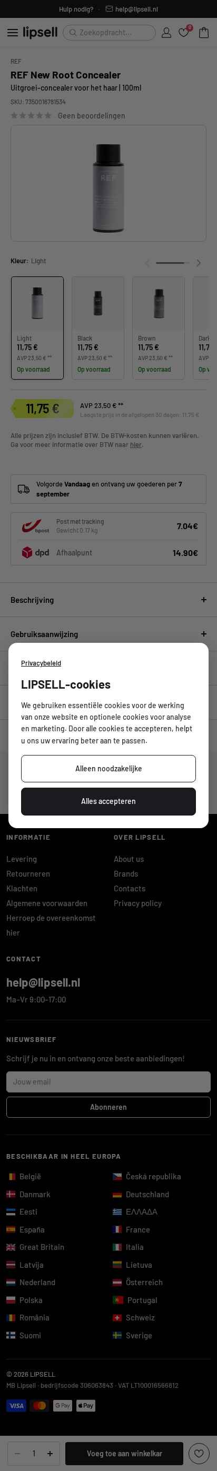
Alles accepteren (108, 801)
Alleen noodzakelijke (108, 768)
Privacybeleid (41, 663)
